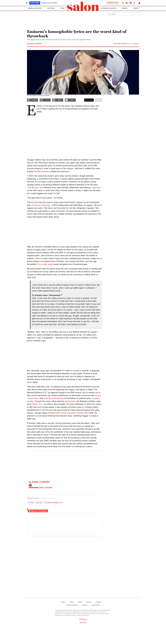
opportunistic (69, 401)
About (72, 602)
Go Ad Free (96, 605)
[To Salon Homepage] (83, 6)
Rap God (39, 502)
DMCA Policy (83, 622)
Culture (51, 8)
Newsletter (112, 3)
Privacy (98, 602)
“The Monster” (33, 188)
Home (63, 602)
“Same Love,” (37, 404)
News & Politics (35, 8)
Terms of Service (72, 605)
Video (135, 8)
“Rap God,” (97, 188)
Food (62, 8)
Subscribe (34, 3)
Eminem (31, 502)
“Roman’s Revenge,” (42, 205)
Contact (88, 602)
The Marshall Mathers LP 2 (53, 502)
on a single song (45, 264)
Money (125, 8)
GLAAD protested (41, 172)
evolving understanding (53, 398)
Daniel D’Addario (41, 482)
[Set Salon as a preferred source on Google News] (89, 100)
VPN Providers (83, 619)
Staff (79, 602)
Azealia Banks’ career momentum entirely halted (68, 413)
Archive (84, 605)
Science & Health (108, 8)
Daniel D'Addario (35, 43)
